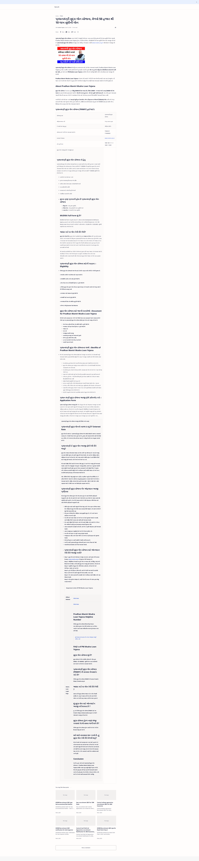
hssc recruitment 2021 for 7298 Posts (85, 803)
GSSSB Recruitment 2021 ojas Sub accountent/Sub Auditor (64, 803)
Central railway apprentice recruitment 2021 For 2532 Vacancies (105, 804)
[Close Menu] (196, 2)
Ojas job (56, 7)
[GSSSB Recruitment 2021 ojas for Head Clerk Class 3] (106, 821)
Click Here (76, 598)
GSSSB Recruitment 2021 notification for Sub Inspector (64, 829)
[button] (62, 32)
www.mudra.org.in (97, 43)
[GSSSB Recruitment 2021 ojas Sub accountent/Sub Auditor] (65, 795)
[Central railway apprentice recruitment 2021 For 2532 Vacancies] (106, 795)
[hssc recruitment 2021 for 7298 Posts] (85, 795)
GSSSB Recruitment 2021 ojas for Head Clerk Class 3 (106, 829)
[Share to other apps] (78, 32)
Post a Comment (86, 847)
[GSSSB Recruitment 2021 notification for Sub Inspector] (65, 821)
